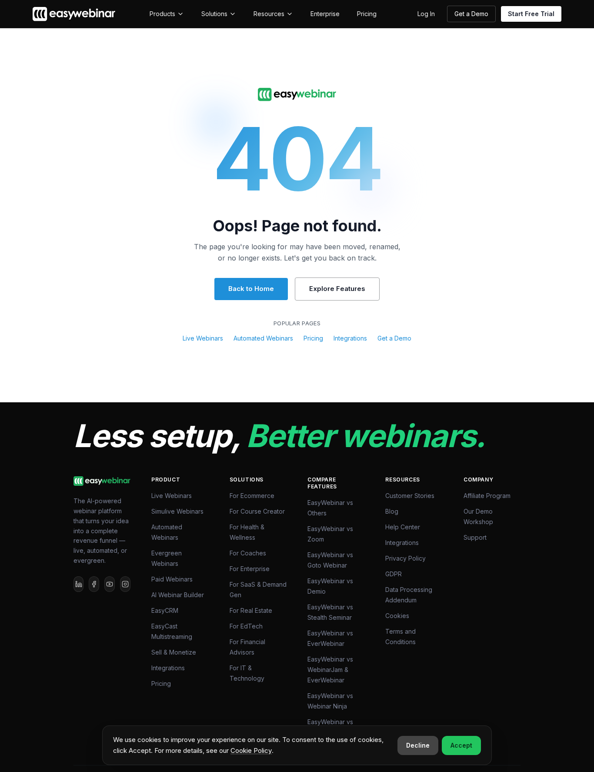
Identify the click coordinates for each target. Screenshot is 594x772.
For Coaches (248, 553)
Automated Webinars (263, 338)
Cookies (397, 615)
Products (162, 13)
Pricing (367, 13)
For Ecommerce (252, 495)
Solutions (214, 13)
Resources (269, 13)
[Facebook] (94, 584)
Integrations (350, 338)
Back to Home (251, 288)
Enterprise (325, 13)
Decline (418, 745)
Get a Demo (471, 13)
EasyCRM (164, 610)
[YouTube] (109, 584)
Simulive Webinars (177, 511)
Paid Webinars (172, 579)
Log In (426, 13)
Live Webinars (203, 338)
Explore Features (337, 288)
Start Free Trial (531, 13)
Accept (461, 745)
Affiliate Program (487, 495)
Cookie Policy (251, 750)
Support (475, 537)
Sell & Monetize (173, 652)
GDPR (393, 574)
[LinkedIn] (78, 584)
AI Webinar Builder (177, 594)
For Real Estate (251, 610)
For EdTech (246, 626)
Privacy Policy (405, 558)
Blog (391, 511)
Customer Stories (409, 495)
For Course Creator (257, 511)
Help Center (402, 527)
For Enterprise (250, 568)
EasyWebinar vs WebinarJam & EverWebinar (330, 669)
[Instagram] (125, 584)
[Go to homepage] (297, 94)
